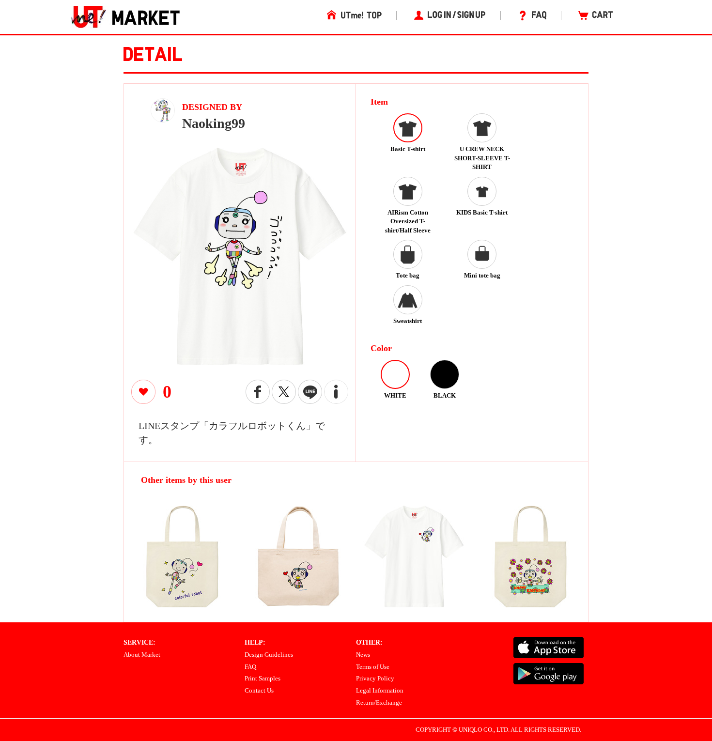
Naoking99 (213, 123)
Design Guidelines (269, 654)
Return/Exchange (379, 702)
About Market (142, 654)
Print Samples (262, 678)
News (363, 654)
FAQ (250, 666)
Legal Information (379, 690)
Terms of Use (372, 666)
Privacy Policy (375, 678)
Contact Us (259, 690)
